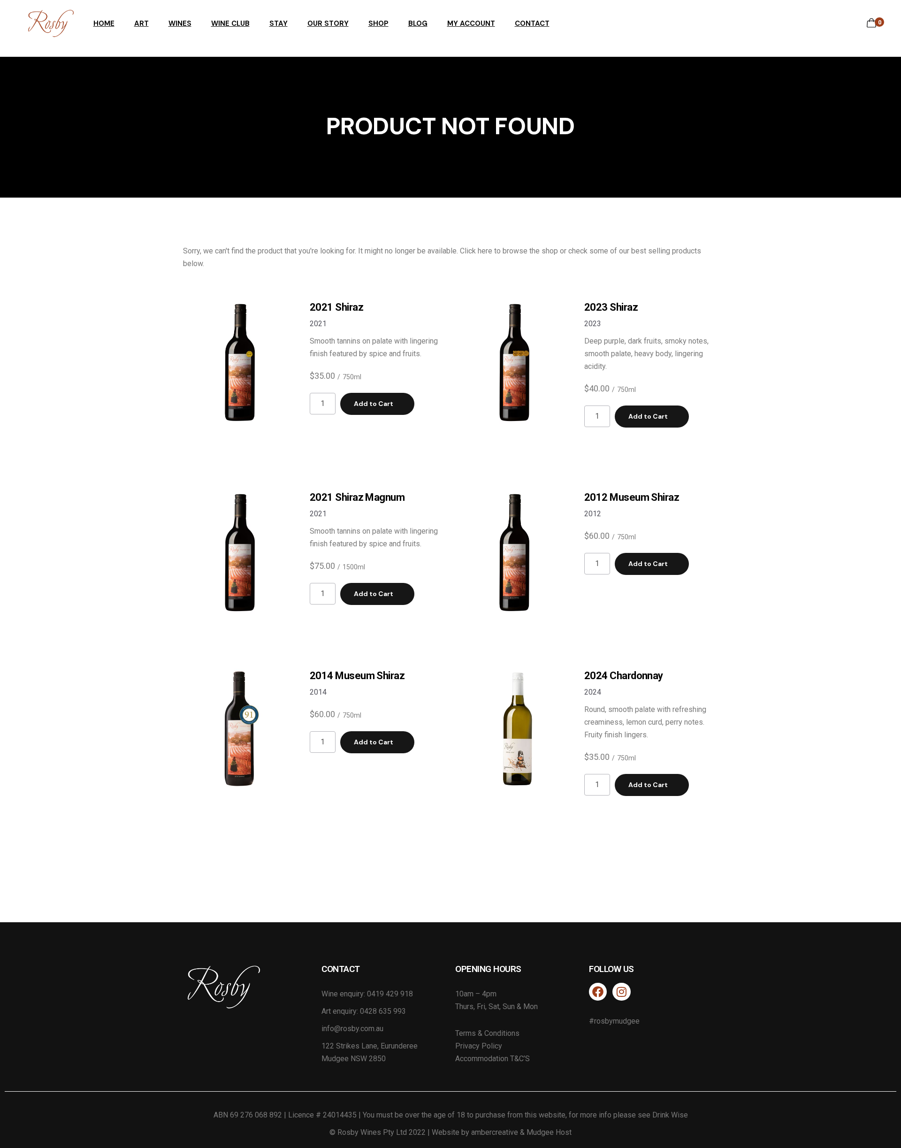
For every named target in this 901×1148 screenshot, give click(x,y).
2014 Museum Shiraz (357, 675)
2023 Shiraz (611, 307)
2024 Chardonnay (623, 675)
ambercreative (494, 1132)
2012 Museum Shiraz (631, 497)
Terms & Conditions (487, 1033)
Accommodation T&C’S (492, 1058)
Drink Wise (670, 1114)
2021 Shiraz (336, 307)
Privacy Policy (478, 1045)
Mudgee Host (549, 1132)
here (485, 250)
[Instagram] (621, 992)
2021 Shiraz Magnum (357, 497)
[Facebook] (598, 992)
